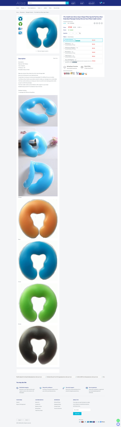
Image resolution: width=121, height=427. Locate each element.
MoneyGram (38, 408)
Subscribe (77, 413)
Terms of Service (58, 408)
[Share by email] (102, 23)
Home (17, 8)
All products (22, 12)
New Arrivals (56, 8)
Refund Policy (57, 402)
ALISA (64, 23)
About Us (37, 402)
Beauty (22, 8)
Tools (39, 8)
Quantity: (65, 33)
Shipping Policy (57, 404)
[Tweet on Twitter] (99, 23)
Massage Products (29, 12)
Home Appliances (32, 8)
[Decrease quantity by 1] (69, 33)
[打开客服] (118, 424)
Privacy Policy (57, 406)
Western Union (38, 406)
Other (50, 8)
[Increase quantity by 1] (76, 33)
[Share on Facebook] (94, 23)
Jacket (45, 8)
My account (91, 3)
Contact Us (37, 404)
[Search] (67, 3)
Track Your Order (39, 410)
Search (17, 402)
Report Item (55, 58)
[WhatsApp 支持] (118, 420)
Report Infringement (21, 404)
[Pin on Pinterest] (97, 23)
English (19, 419)
